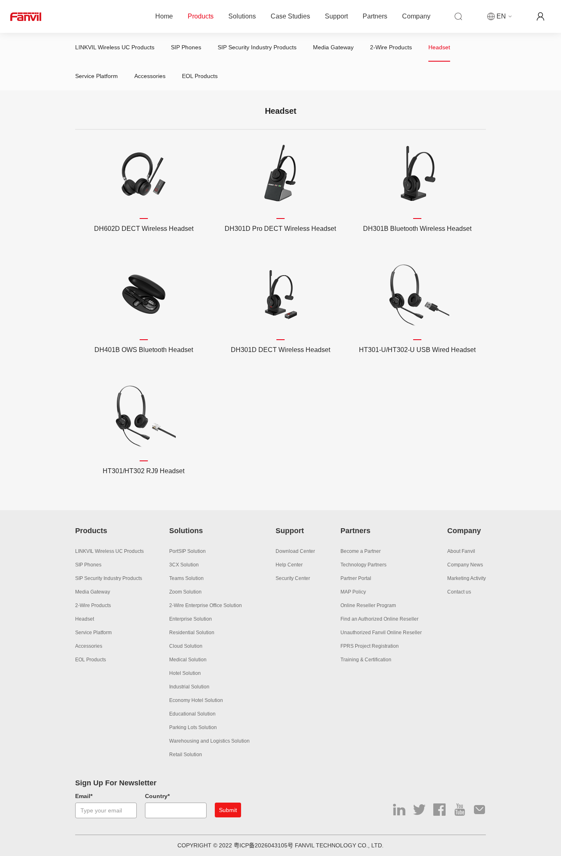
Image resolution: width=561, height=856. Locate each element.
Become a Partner (360, 551)
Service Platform (96, 76)
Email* (83, 796)
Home (164, 16)
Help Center (289, 565)
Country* (157, 796)
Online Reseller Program (368, 605)
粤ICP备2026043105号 (263, 845)
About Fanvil (461, 551)
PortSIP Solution (187, 551)
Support (336, 16)
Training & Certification (365, 660)
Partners (375, 16)
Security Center (293, 578)
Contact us (459, 592)
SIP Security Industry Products (257, 47)
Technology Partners (363, 565)
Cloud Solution (185, 646)
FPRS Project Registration (369, 646)
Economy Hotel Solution (196, 700)
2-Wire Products (391, 47)
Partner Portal (355, 578)
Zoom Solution (185, 592)
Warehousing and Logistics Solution (209, 741)
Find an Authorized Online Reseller (379, 619)
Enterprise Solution (190, 619)
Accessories (150, 76)
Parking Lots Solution (193, 727)
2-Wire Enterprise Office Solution (205, 605)
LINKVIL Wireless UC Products (114, 47)
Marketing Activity (466, 578)
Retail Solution (185, 754)
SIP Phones (186, 47)
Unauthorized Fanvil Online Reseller (381, 632)
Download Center (295, 551)
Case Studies (290, 16)
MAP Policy (353, 592)
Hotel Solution (185, 673)
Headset (439, 47)
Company (416, 16)
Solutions (242, 16)
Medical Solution (188, 660)
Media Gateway (333, 47)
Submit (228, 810)
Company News (465, 565)
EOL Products (200, 76)
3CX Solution (184, 565)
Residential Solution (191, 632)
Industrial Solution (189, 687)
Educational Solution (192, 714)
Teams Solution (186, 578)
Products (201, 16)
